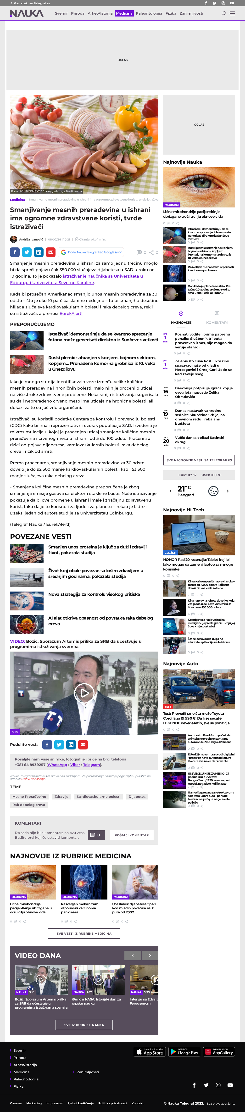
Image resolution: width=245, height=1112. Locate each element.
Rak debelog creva (28, 805)
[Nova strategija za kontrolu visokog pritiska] (27, 601)
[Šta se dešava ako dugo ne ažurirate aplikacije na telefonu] (174, 645)
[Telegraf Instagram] (223, 3)
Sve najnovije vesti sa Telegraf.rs (199, 460)
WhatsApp (57, 764)
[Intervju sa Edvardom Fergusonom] (156, 980)
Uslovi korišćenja (33, 779)
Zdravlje (61, 796)
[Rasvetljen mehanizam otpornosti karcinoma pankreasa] (84, 882)
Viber (75, 764)
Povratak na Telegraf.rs (32, 3)
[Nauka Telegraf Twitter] (215, 3)
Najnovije (182, 162)
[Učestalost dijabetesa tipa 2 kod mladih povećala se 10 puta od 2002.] (135, 882)
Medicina (17, 199)
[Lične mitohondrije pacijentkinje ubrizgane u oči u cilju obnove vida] (33, 882)
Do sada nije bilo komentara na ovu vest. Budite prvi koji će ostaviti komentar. (50, 835)
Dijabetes (137, 796)
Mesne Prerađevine (29, 796)
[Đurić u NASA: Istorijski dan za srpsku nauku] (98, 980)
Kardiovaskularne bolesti (98, 796)
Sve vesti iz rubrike (84, 933)
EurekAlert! (71, 313)
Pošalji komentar (132, 835)
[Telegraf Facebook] (206, 3)
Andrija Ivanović (31, 239)
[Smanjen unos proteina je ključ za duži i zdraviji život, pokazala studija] (27, 553)
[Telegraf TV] (232, 3)
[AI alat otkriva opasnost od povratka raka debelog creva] (27, 624)
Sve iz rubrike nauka (84, 1025)
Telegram (91, 764)
